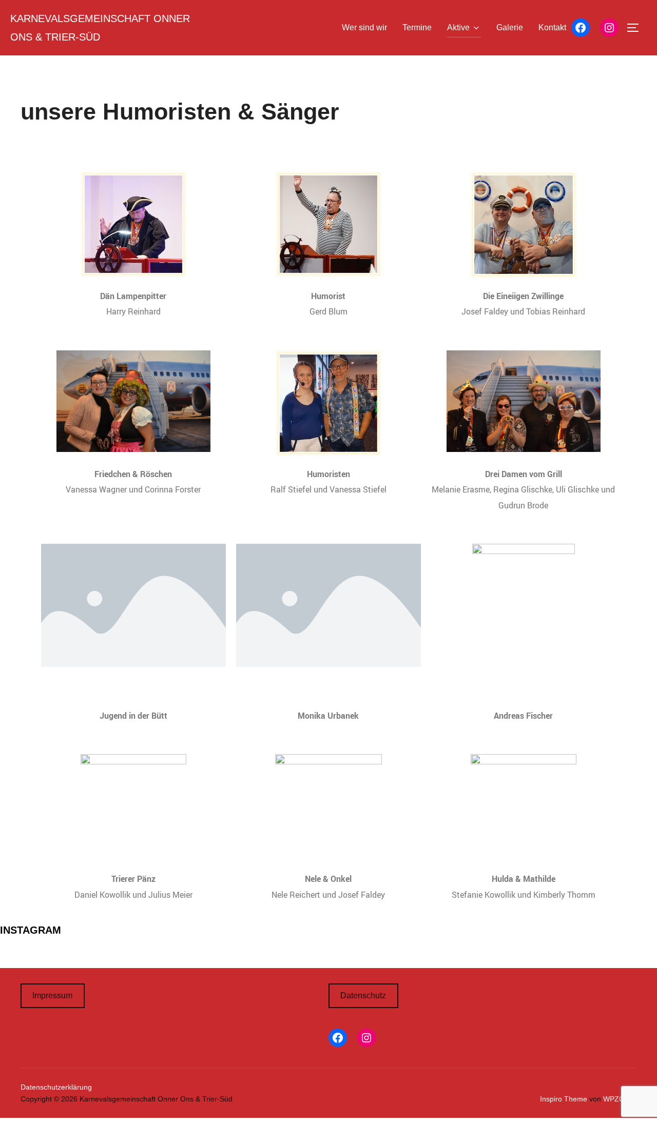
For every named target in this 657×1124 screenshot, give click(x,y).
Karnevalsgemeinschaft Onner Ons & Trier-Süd (100, 28)
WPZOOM (619, 1099)
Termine (417, 27)
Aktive (458, 27)
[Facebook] (580, 27)
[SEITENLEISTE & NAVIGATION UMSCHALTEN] (636, 27)
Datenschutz (363, 995)
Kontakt (552, 27)
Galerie (509, 27)
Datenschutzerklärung (56, 1087)
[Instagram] (609, 27)
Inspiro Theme (563, 1099)
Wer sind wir (364, 27)
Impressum (52, 995)
